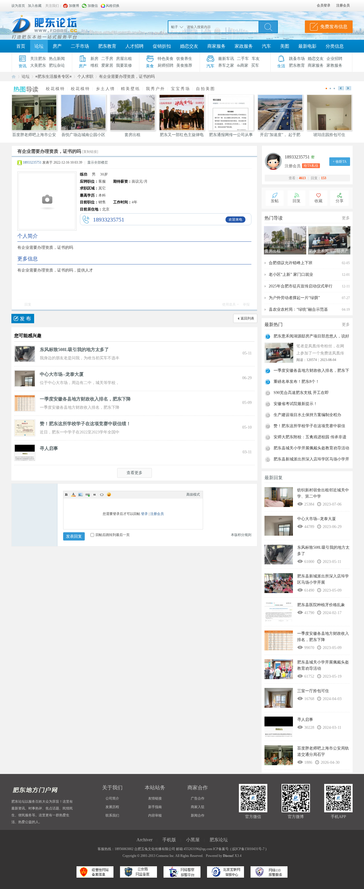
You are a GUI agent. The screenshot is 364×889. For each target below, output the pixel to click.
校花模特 (55, 89)
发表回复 (74, 536)
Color (73, 494)
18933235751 (32, 162)
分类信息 (335, 46)
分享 (340, 201)
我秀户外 (155, 89)
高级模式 (193, 494)
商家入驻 (197, 807)
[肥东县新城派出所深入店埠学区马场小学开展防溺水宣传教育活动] (278, 584)
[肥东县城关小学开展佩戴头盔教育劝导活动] (278, 670)
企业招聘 (334, 59)
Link (87, 494)
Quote (95, 494)
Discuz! (228, 856)
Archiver (144, 839)
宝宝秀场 (180, 89)
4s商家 (242, 65)
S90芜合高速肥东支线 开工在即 (301, 393)
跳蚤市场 (297, 59)
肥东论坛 (13, 76)
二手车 (243, 59)
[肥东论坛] (51, 25)
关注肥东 (38, 59)
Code (102, 494)
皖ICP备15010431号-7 (248, 849)
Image (80, 494)
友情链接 (155, 798)
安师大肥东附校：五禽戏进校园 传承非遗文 (310, 438)
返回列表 (247, 318)
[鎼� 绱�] (268, 27)
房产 (57, 46)
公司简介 (112, 798)
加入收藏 (35, 6)
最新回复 (273, 477)
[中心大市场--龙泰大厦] (24, 378)
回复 (27, 304)
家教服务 (334, 65)
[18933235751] (275, 161)
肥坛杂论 (57, 65)
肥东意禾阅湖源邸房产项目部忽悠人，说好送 (311, 337)
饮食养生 (184, 59)
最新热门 (273, 324)
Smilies (109, 494)
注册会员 (157, 514)
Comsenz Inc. (165, 856)
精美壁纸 (130, 89)
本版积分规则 (241, 535)
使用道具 (229, 304)
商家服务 (216, 46)
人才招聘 (134, 46)
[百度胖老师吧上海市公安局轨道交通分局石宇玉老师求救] (278, 756)
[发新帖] (22, 318)
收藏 (318, 201)
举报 (246, 304)
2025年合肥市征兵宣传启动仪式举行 (300, 286)
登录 (144, 514)
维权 (94, 65)
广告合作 (197, 798)
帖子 (174, 27)
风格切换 (112, 6)
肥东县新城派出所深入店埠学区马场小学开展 (311, 460)
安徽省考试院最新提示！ (295, 404)
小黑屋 (193, 839)
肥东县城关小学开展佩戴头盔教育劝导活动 (311, 448)
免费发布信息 (334, 26)
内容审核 (155, 815)
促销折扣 (162, 46)
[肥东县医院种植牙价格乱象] (278, 613)
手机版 (169, 839)
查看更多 (134, 473)
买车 (255, 65)
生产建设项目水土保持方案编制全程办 (307, 415)
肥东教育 (107, 46)
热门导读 (273, 218)
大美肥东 (38, 65)
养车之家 (226, 65)
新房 (94, 59)
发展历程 (112, 807)
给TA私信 (311, 166)
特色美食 (165, 59)
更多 (346, 218)
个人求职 (85, 76)
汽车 (266, 46)
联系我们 (112, 815)
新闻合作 (197, 815)
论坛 (39, 46)
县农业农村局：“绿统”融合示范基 (298, 309)
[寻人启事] (24, 452)
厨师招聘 (165, 65)
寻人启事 (49, 448)
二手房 (107, 59)
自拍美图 (205, 89)
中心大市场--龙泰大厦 (62, 374)
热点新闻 (57, 59)
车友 (256, 59)
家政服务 (244, 46)
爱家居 (107, 65)
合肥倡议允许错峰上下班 (291, 263)
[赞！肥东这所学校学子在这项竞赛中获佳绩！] (24, 427)
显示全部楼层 (97, 162)
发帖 (275, 201)
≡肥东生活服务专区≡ (53, 76)
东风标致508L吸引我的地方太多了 (74, 349)
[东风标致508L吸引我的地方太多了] (24, 353)
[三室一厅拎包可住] (278, 699)
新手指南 (155, 807)
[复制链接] (90, 152)
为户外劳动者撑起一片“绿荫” (294, 298)
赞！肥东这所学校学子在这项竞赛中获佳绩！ (85, 423)
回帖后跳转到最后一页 (113, 535)
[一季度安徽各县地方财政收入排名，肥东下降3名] (24, 403)
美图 (284, 46)
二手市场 (80, 46)
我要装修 (124, 65)
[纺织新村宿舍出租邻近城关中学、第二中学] (278, 498)
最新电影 (307, 46)
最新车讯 (226, 59)
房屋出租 (124, 59)
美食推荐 (184, 65)
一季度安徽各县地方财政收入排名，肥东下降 (85, 398)
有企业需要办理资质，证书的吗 (127, 76)
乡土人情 (105, 89)
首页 (20, 46)
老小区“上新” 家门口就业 (291, 274)
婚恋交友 (189, 46)
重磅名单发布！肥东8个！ (296, 381)
